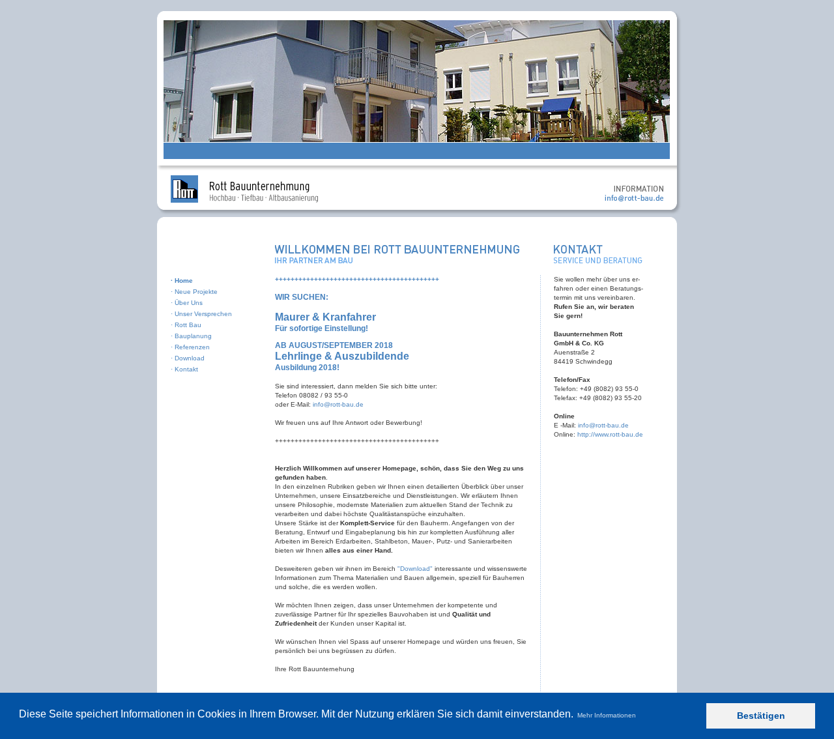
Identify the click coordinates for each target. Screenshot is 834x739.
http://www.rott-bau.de (610, 434)
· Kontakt (184, 369)
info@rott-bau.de (338, 404)
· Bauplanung (191, 336)
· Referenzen (190, 347)
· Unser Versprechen (201, 313)
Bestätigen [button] (761, 715)
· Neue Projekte (194, 291)
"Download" (415, 568)
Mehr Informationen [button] (606, 715)
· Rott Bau (186, 324)
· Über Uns (187, 302)
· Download (188, 358)
